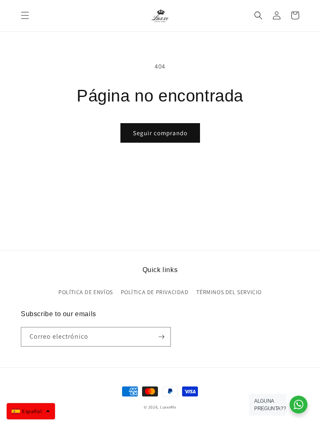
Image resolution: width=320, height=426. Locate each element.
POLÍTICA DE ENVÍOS (85, 292)
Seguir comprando (160, 133)
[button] (25, 15)
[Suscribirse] (161, 337)
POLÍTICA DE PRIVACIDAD (155, 292)
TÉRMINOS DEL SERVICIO (229, 292)
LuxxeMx (168, 407)
